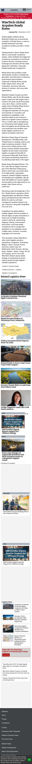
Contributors (6, 723)
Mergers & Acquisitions (9, 273)
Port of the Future (7, 739)
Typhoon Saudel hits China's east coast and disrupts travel (15, 679)
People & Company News (10, 266)
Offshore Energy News (9, 748)
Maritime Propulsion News (10, 735)
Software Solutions (8, 270)
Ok (29, 759)
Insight (4, 436)
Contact (4, 728)
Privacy (4, 719)
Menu (29, 9)
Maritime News (6, 744)
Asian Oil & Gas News (9, 755)
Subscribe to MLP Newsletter (11, 731)
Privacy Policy (5, 762)
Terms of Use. (17, 762)
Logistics (18, 270)
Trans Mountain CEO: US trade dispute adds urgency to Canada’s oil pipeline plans (15, 666)
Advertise (5, 711)
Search (15, 10)
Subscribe (6, 655)
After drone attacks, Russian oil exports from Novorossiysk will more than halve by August (16, 673)
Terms (4, 715)
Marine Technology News (10, 751)
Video (3, 413)
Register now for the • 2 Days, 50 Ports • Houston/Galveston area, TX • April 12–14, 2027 (16, 16)
